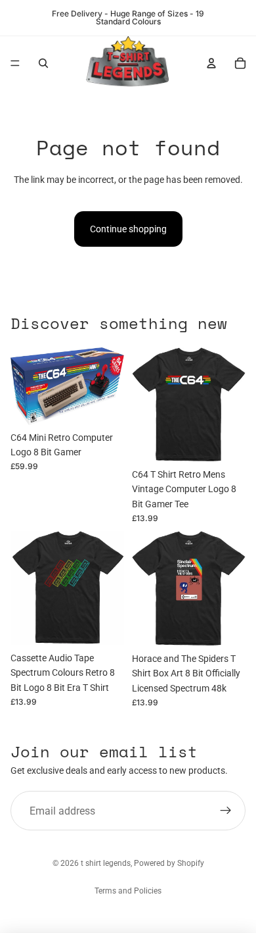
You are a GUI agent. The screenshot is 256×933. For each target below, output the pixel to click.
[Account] (211, 63)
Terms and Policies (128, 890)
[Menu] (15, 63)
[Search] (43, 63)
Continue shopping (128, 229)
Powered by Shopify (169, 863)
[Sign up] (226, 810)
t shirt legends (106, 863)
